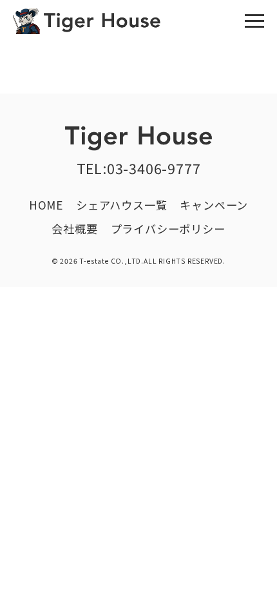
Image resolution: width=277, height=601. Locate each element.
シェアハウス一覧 (121, 205)
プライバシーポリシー (168, 229)
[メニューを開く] (254, 21)
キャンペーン (214, 205)
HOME (46, 205)
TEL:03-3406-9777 (139, 168)
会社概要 (74, 229)
